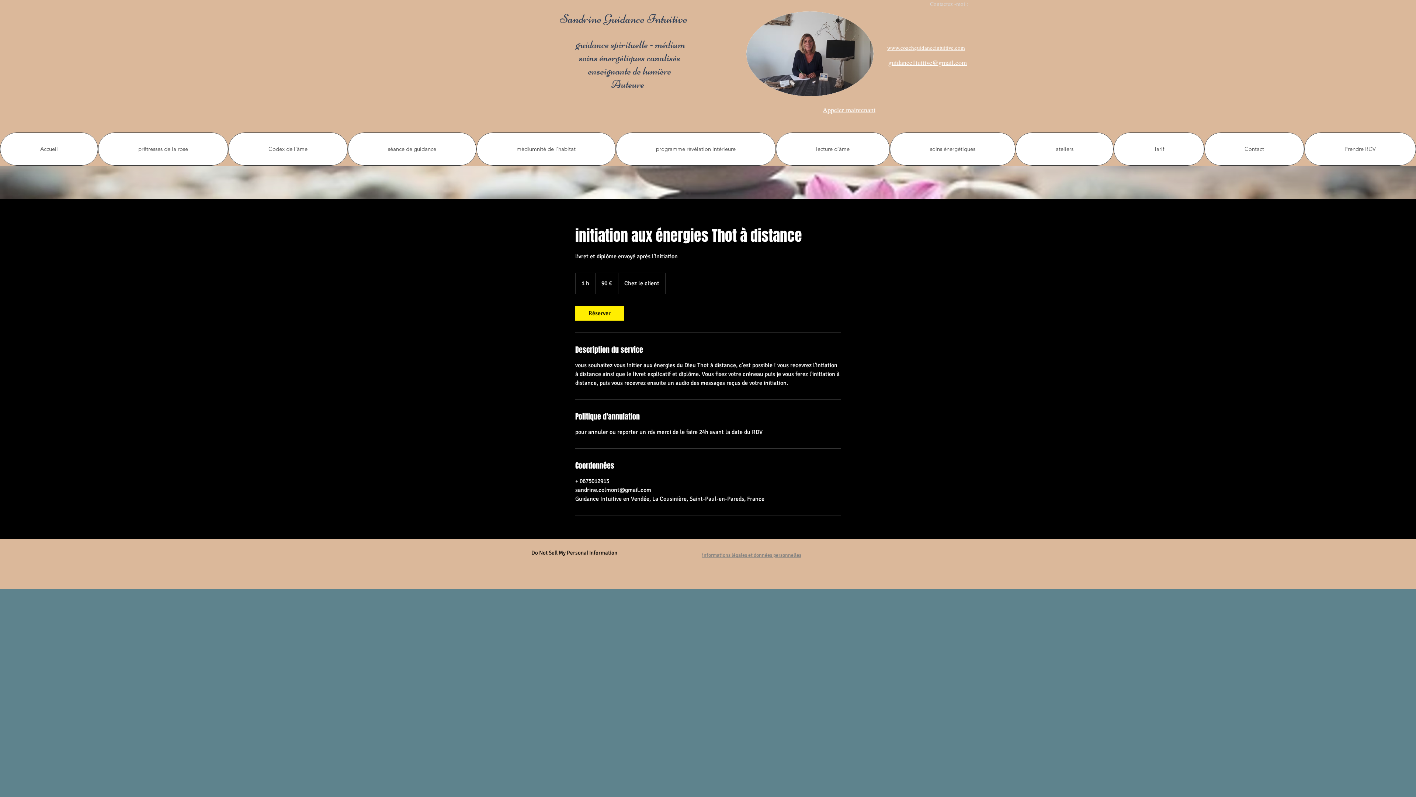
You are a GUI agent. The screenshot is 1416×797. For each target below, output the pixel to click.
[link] (599, 313)
